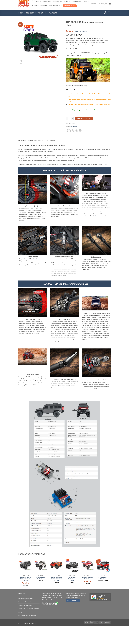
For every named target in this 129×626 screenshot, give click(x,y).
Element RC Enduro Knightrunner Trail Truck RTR (25, 578)
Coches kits (41, 13)
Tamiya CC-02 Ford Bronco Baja (103, 577)
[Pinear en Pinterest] (76, 130)
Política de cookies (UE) (25, 598)
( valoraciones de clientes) (80, 31)
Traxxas (48, 149)
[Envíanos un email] (50, 603)
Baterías (38, 1)
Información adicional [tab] (35, 140)
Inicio (21, 13)
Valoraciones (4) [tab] (49, 140)
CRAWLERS (53, 13)
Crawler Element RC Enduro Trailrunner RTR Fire (56, 578)
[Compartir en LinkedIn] (80, 130)
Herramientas (78, 621)
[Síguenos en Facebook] (43, 603)
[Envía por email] (73, 130)
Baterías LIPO (22, 621)
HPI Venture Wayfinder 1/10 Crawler (72, 578)
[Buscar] (33, 1)
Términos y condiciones (25, 605)
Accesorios (57, 5)
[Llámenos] (53, 603)
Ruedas (85, 1)
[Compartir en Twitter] (70, 130)
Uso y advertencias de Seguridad (28, 615)
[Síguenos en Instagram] (46, 603)
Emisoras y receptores (39, 5)
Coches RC (67, 1)
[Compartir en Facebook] (67, 130)
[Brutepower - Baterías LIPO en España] (23, 4)
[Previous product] (109, 12)
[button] (94, 4)
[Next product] (105, 12)
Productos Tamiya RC (24, 602)
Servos (50, 5)
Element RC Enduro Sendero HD (87, 577)
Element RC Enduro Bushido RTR (41, 577)
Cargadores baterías (34, 621)
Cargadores (47, 1)
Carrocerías (76, 1)
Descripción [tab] (22, 140)
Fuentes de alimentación (49, 621)
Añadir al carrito (84, 118)
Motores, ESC (57, 1)
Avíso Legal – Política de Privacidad (28, 608)
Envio (20, 612)
